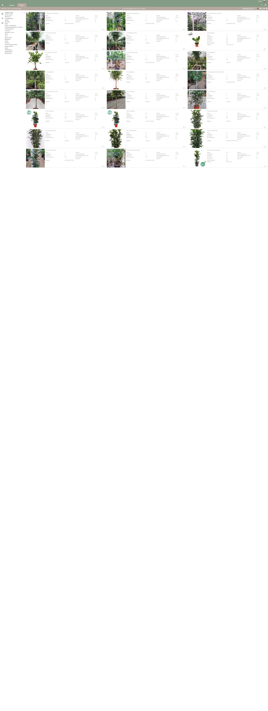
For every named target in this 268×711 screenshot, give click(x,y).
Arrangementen (9, 18)
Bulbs (6, 23)
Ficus (9, 8)
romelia (7, 22)
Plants (4, 8)
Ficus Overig (14, 8)
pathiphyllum (9, 51)
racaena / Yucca (9, 32)
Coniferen (7, 30)
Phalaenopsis (8, 50)
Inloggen (260, 1)
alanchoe (7, 39)
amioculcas (8, 53)
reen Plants (8, 37)
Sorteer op (245, 8)
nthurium (7, 16)
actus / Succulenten (10, 25)
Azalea (6, 20)
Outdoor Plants (9, 46)
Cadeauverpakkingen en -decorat (14, 27)
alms (6, 48)
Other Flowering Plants (11, 44)
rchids (7, 43)
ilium (6, 41)
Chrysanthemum (9, 29)
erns (6, 34)
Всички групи (8, 15)
